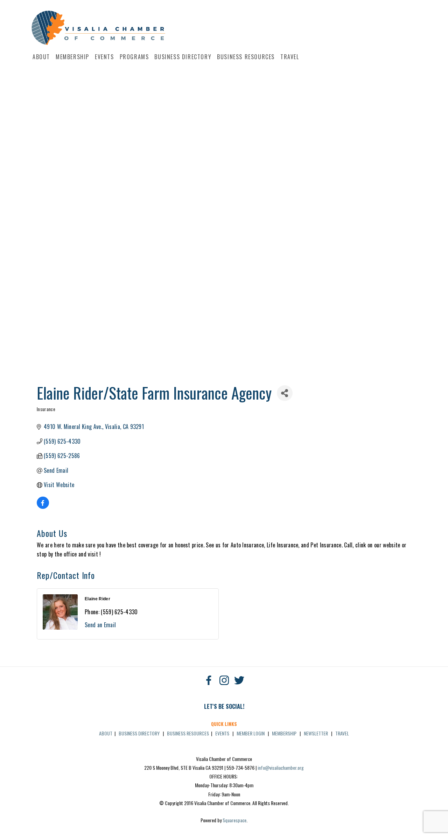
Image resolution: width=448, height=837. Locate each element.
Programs (134, 57)
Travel (289, 57)
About (41, 57)
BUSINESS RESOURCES (188, 733)
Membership (72, 57)
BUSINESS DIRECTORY (139, 733)
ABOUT (105, 733)
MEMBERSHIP (284, 733)
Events (104, 57)
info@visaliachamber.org (281, 767)
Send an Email (100, 625)
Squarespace (234, 820)
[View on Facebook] (43, 506)
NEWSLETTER (316, 733)
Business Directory (182, 57)
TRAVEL (342, 733)
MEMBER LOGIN (251, 733)
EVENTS (222, 733)
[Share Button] (285, 393)
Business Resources (246, 57)
